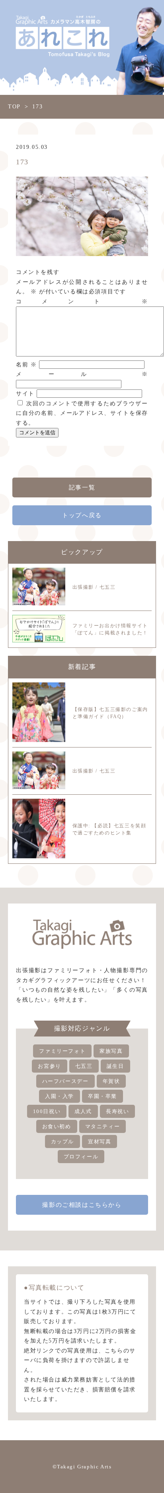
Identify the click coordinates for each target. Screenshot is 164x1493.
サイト (25, 394)
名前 (26, 365)
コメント (82, 301)
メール (82, 374)
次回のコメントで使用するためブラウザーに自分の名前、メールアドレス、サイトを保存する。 (82, 413)
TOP (14, 107)
